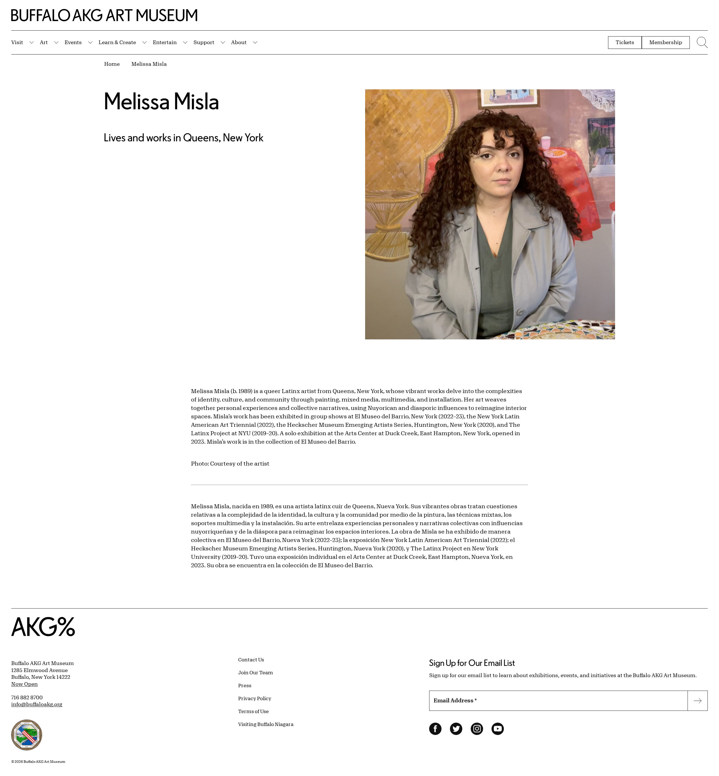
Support (204, 42)
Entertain (165, 42)
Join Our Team (255, 672)
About (239, 42)
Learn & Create (117, 42)
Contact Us (251, 659)
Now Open (24, 684)
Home (112, 64)
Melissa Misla (149, 64)
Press (244, 685)
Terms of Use (253, 711)
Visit (17, 42)
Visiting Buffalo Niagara (265, 724)
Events (73, 42)
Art (44, 42)
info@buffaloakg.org (36, 704)
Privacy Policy (254, 698)
